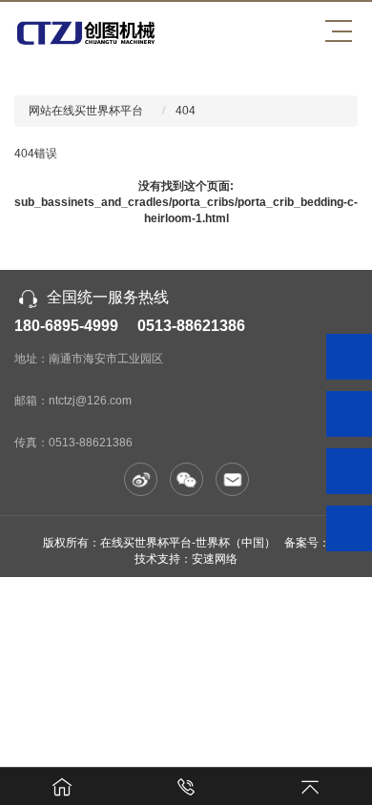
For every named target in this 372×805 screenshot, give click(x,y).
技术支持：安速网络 (186, 559)
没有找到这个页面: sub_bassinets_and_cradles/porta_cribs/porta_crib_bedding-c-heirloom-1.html (186, 202)
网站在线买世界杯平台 (86, 110)
